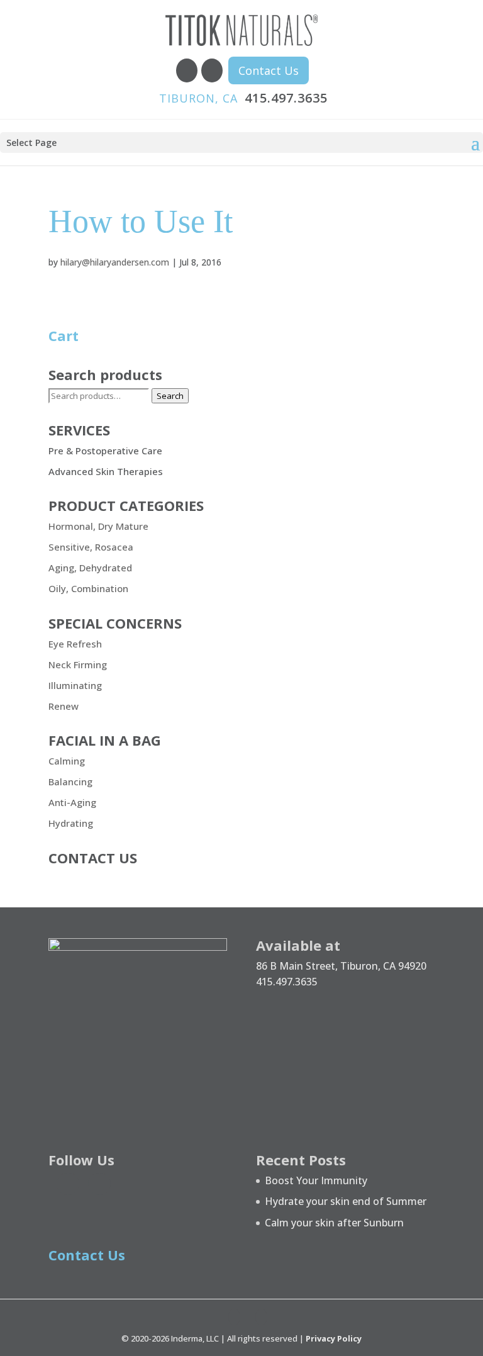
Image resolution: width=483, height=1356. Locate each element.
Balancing (70, 781)
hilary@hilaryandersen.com (114, 262)
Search (170, 395)
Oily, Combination (88, 588)
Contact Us (268, 70)
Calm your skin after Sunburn (334, 1223)
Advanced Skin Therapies (105, 471)
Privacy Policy (334, 1338)
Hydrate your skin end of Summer (345, 1201)
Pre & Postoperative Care (105, 450)
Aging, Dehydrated (90, 567)
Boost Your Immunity (316, 1180)
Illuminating (75, 685)
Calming (66, 760)
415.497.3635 (243, 97)
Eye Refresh (75, 643)
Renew (63, 706)
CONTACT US (92, 857)
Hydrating (70, 823)
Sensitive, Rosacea (90, 547)
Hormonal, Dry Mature (98, 526)
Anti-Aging (72, 802)
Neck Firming (77, 664)
